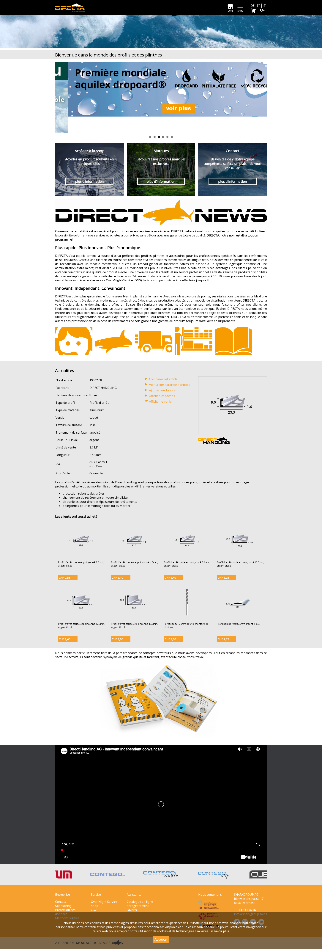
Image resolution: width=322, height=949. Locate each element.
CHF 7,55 (64, 577)
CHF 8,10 (117, 577)
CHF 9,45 (64, 639)
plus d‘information (89, 181)
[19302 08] (232, 432)
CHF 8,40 (170, 577)
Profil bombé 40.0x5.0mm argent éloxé (238, 623)
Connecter (96, 473)
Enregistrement (138, 906)
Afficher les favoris (162, 396)
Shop (94, 906)
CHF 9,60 (170, 639)
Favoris (132, 910)
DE (253, 6)
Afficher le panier (161, 401)
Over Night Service (104, 902)
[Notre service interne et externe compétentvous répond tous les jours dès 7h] (73, 341)
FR (258, 6)
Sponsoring (63, 906)
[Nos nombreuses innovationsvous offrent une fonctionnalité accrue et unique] (113, 341)
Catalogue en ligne (140, 902)
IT (264, 6)
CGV (94, 910)
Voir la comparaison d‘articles (169, 385)
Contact (60, 902)
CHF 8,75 (223, 577)
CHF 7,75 (223, 639)
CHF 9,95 (117, 639)
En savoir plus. (219, 931)
